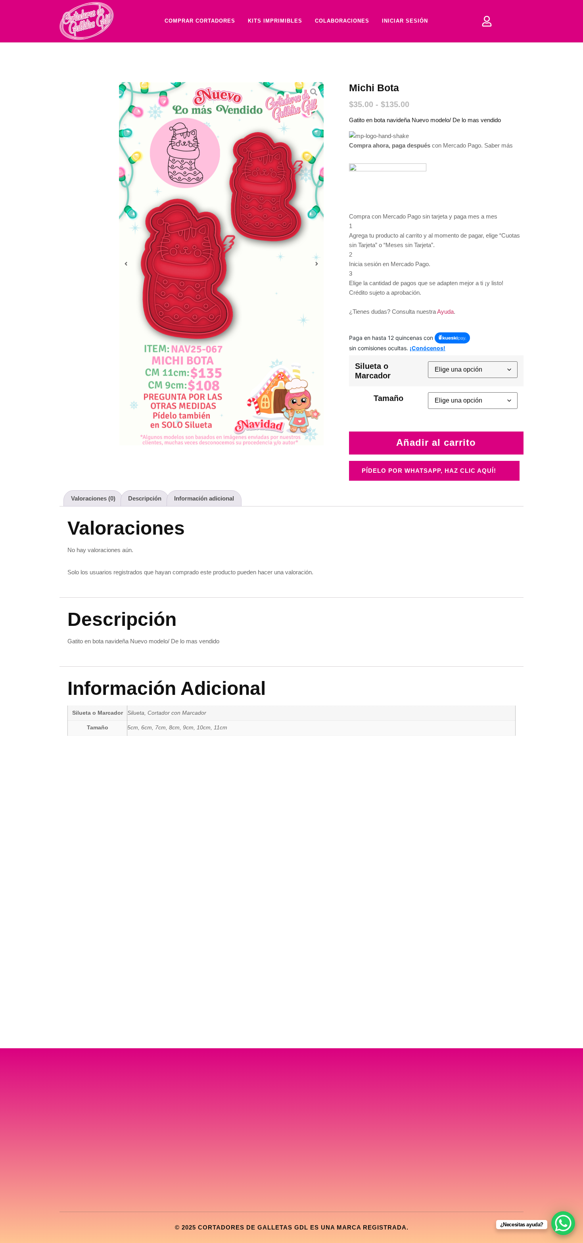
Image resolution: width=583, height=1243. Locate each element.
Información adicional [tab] (204, 498)
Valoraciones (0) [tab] (93, 498)
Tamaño (388, 398)
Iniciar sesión (405, 21)
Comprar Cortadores (200, 21)
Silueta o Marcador (373, 371)
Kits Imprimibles (275, 21)
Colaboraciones (342, 21)
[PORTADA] (221, 263)
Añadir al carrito (436, 442)
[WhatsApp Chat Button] (563, 1223)
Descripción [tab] (144, 498)
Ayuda (445, 311)
